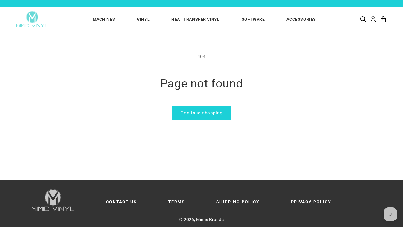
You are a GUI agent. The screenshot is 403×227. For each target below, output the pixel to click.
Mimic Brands (210, 219)
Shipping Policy (238, 202)
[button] (363, 19)
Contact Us (121, 202)
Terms (176, 202)
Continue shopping (201, 113)
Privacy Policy (311, 202)
